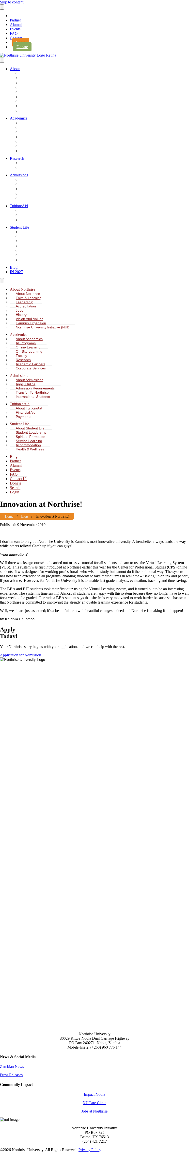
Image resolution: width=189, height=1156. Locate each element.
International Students (37, 198)
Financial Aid (31, 215)
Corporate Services (35, 151)
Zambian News (12, 1066)
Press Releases (11, 1075)
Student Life (19, 227)
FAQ (14, 33)
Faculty (27, 141)
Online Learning (33, 132)
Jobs (25, 92)
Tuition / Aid (20, 404)
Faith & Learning (34, 78)
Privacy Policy (90, 1150)
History (27, 97)
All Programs (31, 127)
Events (15, 29)
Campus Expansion (36, 106)
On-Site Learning (34, 137)
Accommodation (33, 250)
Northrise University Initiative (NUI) (47, 111)
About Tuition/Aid (34, 210)
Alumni (16, 24)
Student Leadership (36, 236)
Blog (13, 267)
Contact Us (18, 479)
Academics (18, 118)
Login (14, 492)
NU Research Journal (37, 163)
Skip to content (11, 2)
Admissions (19, 175)
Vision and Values (29, 319)
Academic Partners (35, 146)
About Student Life (35, 232)
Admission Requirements (40, 189)
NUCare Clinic (94, 1103)
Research (17, 158)
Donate (22, 47)
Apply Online (31, 184)
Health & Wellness (35, 255)
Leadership (30, 83)
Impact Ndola (94, 1094)
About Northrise (33, 73)
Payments (29, 220)
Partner (15, 20)
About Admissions (35, 180)
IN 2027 (16, 272)
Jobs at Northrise (94, 1111)
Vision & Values (33, 101)
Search (15, 488)
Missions (28, 260)
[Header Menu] (2, 7)
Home (9, 516)
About (15, 69)
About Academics (34, 123)
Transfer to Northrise (36, 194)
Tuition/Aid (19, 206)
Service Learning (34, 246)
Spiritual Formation (35, 241)
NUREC (27, 167)
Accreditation (31, 87)
